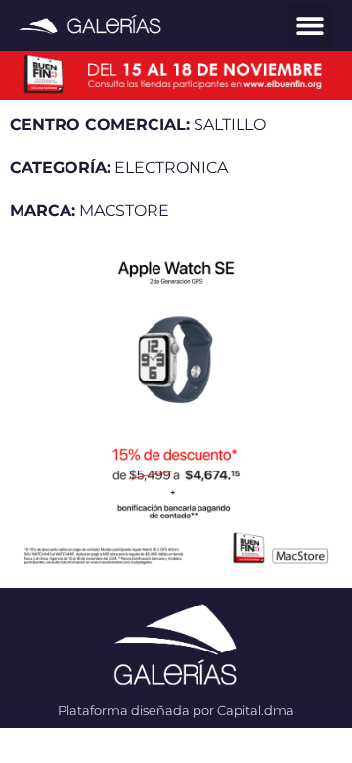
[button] (310, 26)
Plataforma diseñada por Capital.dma (176, 710)
